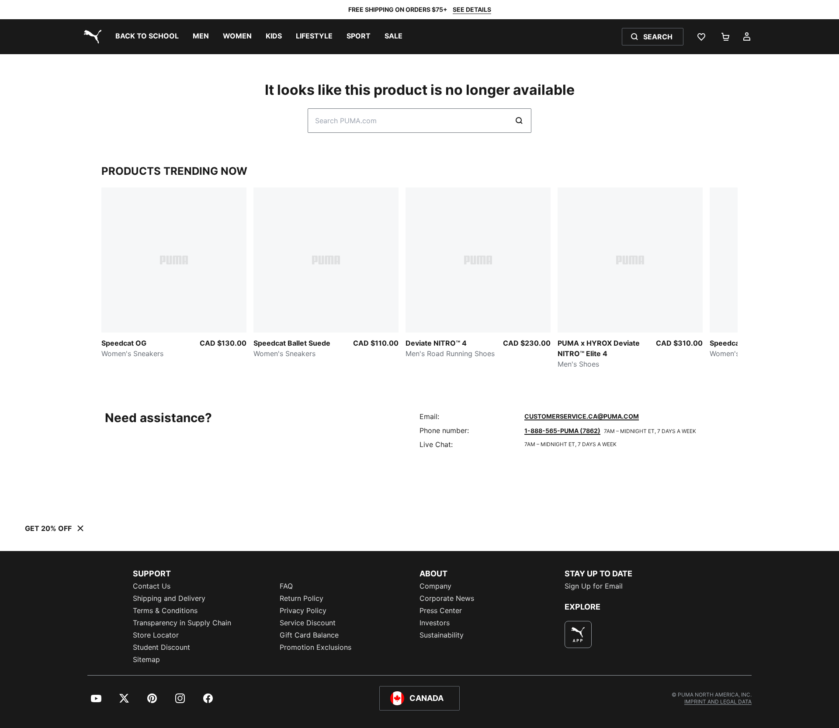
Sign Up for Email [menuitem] (594, 586)
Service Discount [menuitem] (308, 622)
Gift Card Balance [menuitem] (309, 635)
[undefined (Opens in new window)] (578, 634)
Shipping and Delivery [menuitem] (169, 598)
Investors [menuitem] (435, 622)
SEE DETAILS (472, 9)
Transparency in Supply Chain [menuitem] (182, 622)
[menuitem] (147, 36)
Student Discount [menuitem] (161, 647)
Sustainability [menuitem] (442, 635)
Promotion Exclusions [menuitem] (315, 647)
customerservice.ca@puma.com (581, 416)
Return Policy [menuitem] (301, 598)
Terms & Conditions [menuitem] (165, 610)
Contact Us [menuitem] (151, 586)
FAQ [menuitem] (286, 586)
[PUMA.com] (91, 36)
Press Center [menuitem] (441, 610)
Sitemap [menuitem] (146, 659)
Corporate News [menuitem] (447, 598)
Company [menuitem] (435, 586)
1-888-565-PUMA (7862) (562, 430)
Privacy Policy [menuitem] (303, 610)
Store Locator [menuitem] (156, 635)
